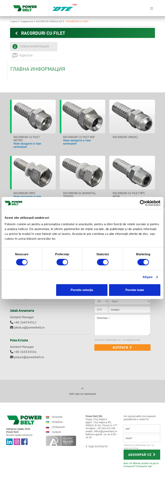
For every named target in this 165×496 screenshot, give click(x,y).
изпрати (121, 347)
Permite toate (134, 290)
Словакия (58, 427)
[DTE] (62, 8)
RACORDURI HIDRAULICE (49, 21)
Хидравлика (27, 21)
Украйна (57, 422)
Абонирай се (140, 454)
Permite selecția (82, 290)
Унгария (56, 417)
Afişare (147, 277)
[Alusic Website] (62, 441)
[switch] (62, 262)
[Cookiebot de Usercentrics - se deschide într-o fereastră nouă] (142, 203)
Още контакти (97, 446)
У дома (14, 21)
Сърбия (56, 432)
